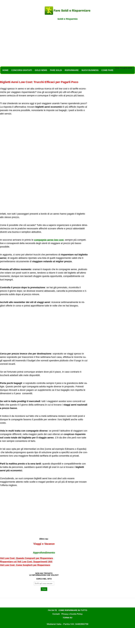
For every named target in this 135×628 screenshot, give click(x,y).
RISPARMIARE (72, 70)
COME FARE (107, 70)
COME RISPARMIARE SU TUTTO (73, 610)
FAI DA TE (52, 610)
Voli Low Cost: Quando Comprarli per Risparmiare (26, 558)
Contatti (56, 614)
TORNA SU (67, 618)
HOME (5, 70)
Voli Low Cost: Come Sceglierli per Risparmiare (25, 565)
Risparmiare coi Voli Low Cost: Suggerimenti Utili (26, 561)
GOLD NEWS (41, 70)
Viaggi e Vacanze (44, 543)
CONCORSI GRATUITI (21, 70)
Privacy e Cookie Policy (72, 614)
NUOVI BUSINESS (89, 70)
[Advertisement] (67, 44)
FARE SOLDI (56, 70)
